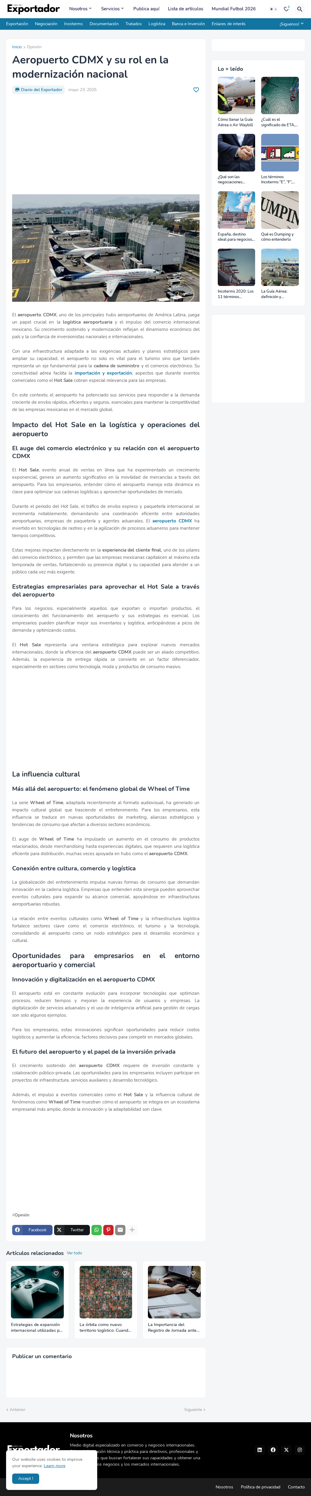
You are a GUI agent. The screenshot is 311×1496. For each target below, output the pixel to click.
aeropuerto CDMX (172, 521)
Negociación (46, 24)
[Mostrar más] (132, 1230)
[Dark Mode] (273, 9)
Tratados (133, 24)
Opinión (34, 47)
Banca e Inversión (188, 24)
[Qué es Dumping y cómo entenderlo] (280, 210)
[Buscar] (300, 9)
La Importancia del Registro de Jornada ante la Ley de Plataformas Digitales (172, 1328)
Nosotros (78, 9)
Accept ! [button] (25, 1478)
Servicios (110, 9)
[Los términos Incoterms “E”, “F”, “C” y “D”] (280, 153)
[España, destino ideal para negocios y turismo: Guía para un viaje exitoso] (236, 210)
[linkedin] (260, 1450)
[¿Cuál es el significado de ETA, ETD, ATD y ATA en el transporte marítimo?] (280, 95)
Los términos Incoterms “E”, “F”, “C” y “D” (276, 180)
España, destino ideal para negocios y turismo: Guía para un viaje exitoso (236, 237)
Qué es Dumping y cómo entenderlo (277, 237)
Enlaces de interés (229, 24)
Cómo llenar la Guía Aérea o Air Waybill (235, 122)
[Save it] (196, 90)
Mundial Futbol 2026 (234, 9)
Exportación (17, 24)
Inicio (17, 47)
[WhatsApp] (96, 1230)
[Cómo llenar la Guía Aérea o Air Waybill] (236, 95)
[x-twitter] (286, 1450)
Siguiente (193, 1410)
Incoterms (73, 24)
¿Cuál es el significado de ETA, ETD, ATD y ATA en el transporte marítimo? (278, 122)
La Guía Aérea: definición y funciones (274, 294)
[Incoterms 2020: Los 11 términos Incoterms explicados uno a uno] (236, 267)
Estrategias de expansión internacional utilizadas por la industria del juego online (37, 1328)
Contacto (296, 1487)
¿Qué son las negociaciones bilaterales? (230, 180)
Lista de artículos (185, 9)
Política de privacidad (260, 1487)
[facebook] (273, 1450)
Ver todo (74, 1253)
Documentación (104, 24)
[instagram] (300, 1450)
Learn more (54, 1466)
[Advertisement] (106, 144)
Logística (157, 24)
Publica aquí (146, 9)
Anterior (17, 1410)
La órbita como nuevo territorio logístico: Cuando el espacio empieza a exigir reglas (106, 1328)
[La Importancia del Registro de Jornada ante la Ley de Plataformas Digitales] (174, 1292)
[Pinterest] (108, 1230)
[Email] (120, 1230)
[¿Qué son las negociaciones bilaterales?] (236, 153)
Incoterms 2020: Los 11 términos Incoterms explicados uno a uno (236, 294)
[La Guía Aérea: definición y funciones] (280, 267)
